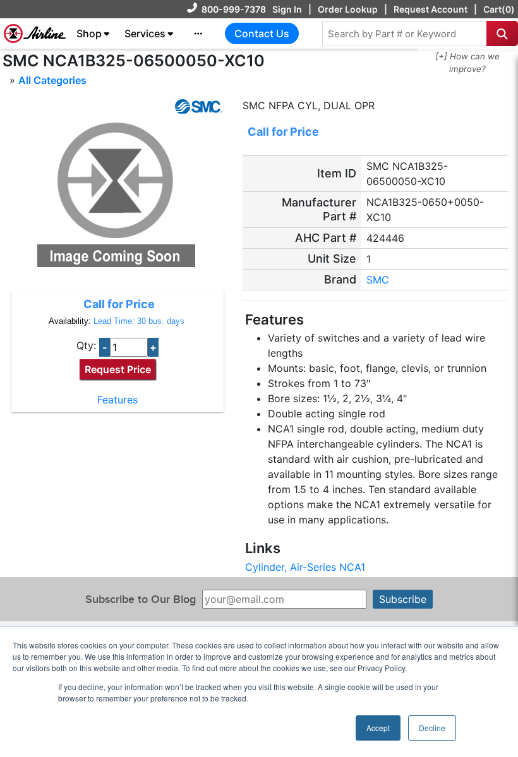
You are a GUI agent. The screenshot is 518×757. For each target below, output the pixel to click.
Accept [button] (378, 727)
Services (145, 33)
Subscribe (402, 599)
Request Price (118, 369)
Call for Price (119, 304)
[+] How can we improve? (467, 62)
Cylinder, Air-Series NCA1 (305, 567)
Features (117, 399)
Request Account (430, 9)
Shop (89, 33)
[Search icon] (502, 33)
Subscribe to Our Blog (140, 599)
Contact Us (261, 33)
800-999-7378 (234, 9)
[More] (198, 33)
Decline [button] (432, 727)
